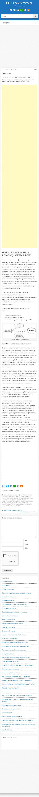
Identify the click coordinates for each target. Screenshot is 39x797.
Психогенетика (6, 692)
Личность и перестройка (9, 638)
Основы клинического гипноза (12, 709)
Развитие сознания (8, 600)
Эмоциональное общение (11, 505)
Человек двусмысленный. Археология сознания (17, 680)
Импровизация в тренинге (10, 669)
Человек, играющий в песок (11, 673)
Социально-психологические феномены (14, 612)
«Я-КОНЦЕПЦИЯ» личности (12, 510)
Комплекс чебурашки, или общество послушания (17, 720)
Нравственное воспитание (10, 616)
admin (15, 69)
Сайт (26, 548)
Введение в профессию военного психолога (16, 657)
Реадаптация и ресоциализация (12, 716)
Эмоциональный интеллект (10, 661)
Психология (5, 585)
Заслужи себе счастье (8, 631)
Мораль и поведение (8, 619)
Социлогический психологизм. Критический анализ (18, 684)
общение (12, 502)
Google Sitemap (7, 730)
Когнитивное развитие (9, 597)
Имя (26, 540)
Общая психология (11, 495)
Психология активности (28, 512)
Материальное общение (17, 499)
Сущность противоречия (22, 504)
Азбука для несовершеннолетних (12, 623)
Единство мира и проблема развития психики (16, 593)
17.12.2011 (7, 69)
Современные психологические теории (14, 604)
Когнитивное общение (10, 498)
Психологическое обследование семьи (14, 650)
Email (27, 544)
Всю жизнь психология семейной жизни (15, 642)
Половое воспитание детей (10, 688)
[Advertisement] (19, 46)
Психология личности (9, 608)
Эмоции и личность (8, 627)
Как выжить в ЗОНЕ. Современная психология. (17, 695)
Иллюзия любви (7, 713)
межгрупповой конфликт (11, 501)
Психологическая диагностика (11, 705)
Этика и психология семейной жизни (14, 635)
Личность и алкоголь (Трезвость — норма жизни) (17, 665)
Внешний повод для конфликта (20, 496)
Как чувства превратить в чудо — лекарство (16, 676)
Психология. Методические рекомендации (15, 646)
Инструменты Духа (8, 654)
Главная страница (7, 581)
